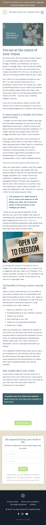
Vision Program (29, 220)
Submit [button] (23, 469)
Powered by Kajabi (23, 519)
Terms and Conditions (30, 502)
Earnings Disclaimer (18, 504)
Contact (32, 504)
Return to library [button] (23, 423)
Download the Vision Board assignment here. (21, 163)
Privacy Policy (12, 502)
